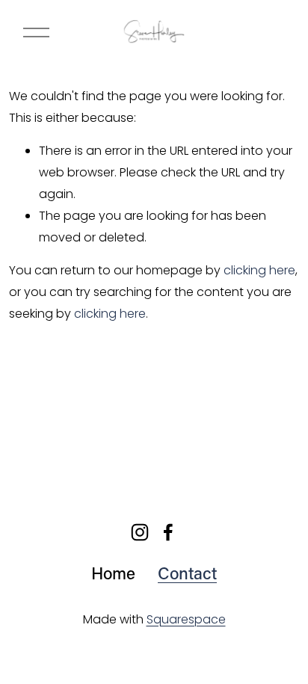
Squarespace (186, 619)
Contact (187, 573)
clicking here (259, 270)
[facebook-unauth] (168, 532)
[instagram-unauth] (140, 532)
